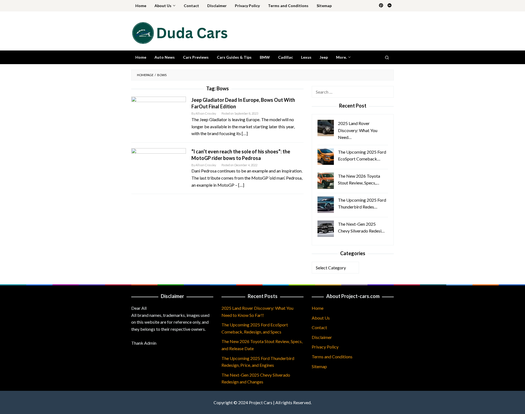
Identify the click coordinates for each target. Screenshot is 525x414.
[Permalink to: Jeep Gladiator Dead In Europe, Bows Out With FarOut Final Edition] (158, 114)
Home (317, 308)
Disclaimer (322, 337)
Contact (319, 327)
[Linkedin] (389, 5)
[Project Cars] (179, 32)
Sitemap (319, 366)
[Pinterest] (381, 5)
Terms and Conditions (332, 356)
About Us (321, 317)
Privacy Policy (325, 346)
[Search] (387, 57)
